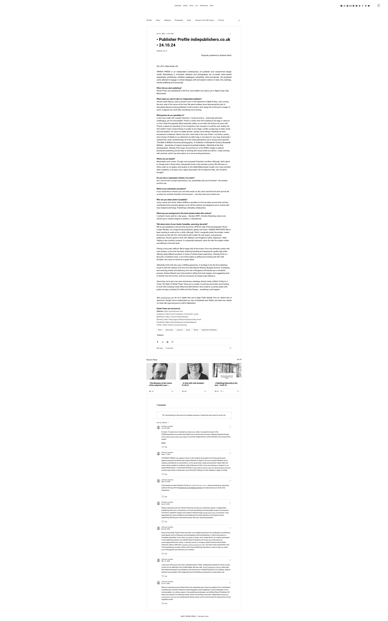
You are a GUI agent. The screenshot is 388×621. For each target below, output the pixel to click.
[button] (378, 5)
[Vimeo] (366, 6)
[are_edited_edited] (351, 6)
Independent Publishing (209, 330)
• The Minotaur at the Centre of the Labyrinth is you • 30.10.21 (160, 384)
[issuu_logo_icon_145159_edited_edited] (354, 6)
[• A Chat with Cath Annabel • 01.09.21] (194, 371)
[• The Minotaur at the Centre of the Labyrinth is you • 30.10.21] (161, 371)
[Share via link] (172, 342)
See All (239, 359)
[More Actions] (230, 427)
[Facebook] (363, 6)
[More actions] (230, 33)
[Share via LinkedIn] (167, 342)
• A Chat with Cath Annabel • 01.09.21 (193, 384)
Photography (179, 20)
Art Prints (221, 20)
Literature (180, 330)
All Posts (149, 20)
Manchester (169, 330)
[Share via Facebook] (158, 342)
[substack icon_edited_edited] (347, 6)
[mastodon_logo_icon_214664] (357, 6)
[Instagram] (344, 6)
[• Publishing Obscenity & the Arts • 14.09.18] (226, 371)
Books (188, 330)
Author (158, 20)
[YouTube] (369, 6)
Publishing (167, 20)
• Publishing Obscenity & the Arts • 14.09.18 (226, 384)
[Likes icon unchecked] (162, 447)
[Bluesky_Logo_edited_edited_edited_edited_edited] (341, 6)
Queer (189, 20)
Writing (196, 330)
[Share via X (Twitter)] (162, 342)
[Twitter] (360, 6)
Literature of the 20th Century (204, 20)
